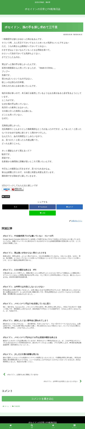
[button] (78, 336)
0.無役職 (6, 196)
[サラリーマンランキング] (18, 189)
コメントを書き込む (42, 398)
